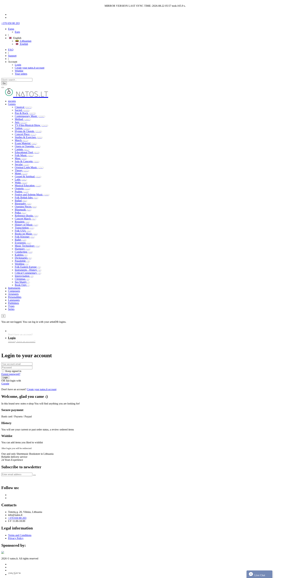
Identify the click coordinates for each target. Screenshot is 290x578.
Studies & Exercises (29, 137)
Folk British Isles (26, 197)
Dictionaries (23, 257)
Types (11, 306)
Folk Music (24, 155)
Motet (21, 173)
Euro (17, 31)
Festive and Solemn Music (32, 194)
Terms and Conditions (19, 535)
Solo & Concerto (27, 161)
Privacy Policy (15, 538)
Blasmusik (23, 209)
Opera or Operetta (28, 146)
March (21, 140)
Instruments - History (28, 269)
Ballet (21, 239)
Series (11, 309)
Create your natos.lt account (29, 67)
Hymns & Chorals (28, 131)
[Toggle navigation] (2, 87)
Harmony (22, 248)
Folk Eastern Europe (28, 266)
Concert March (25, 218)
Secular (22, 164)
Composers (14, 291)
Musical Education (28, 185)
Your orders (21, 73)
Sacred (22, 110)
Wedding (22, 263)
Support (12, 55)
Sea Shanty (22, 282)
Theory (22, 170)
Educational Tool (27, 152)
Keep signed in (13, 371)
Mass (21, 158)
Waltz (21, 182)
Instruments (14, 288)
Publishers (13, 303)
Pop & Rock (25, 113)
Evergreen (23, 242)
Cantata (22, 149)
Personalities (14, 297)
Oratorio (22, 188)
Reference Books (27, 215)
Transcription (24, 227)
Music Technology (27, 245)
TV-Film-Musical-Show (31, 125)
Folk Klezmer (25, 236)
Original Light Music (29, 167)
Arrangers (13, 294)
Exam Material (26, 143)
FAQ (10, 49)
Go (4, 83)
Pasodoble (22, 260)
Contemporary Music (30, 116)
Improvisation (24, 276)
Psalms (22, 191)
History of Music (26, 224)
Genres (12, 104)
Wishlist (19, 70)
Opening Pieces (26, 206)
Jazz (21, 122)
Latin (21, 179)
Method (23, 119)
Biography (23, 203)
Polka (20, 212)
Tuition (22, 128)
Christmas (22, 279)
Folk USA (23, 230)
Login (18, 64)
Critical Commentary (28, 272)
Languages (14, 300)
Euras (11, 28)
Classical (23, 107)
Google (5, 383)
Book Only (22, 285)
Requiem (22, 221)
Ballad (21, 200)
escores (12, 101)
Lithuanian (25, 41)
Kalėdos (21, 254)
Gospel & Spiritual (28, 176)
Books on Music (26, 233)
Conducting (24, 251)
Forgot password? (10, 374)
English (23, 44)
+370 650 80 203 (10, 23)
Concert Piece (25, 134)
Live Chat (259, 575)
